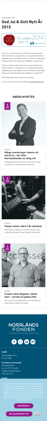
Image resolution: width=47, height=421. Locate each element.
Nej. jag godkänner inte (19, 413)
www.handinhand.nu (36, 82)
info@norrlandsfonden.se (11, 371)
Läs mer (37, 414)
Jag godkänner (23, 405)
